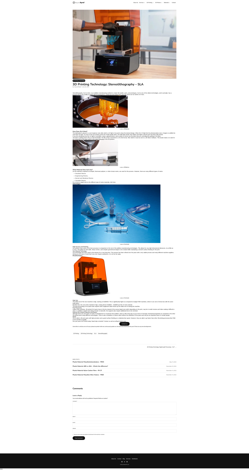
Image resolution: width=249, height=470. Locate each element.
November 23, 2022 (171, 366)
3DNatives (126, 129)
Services (141, 2)
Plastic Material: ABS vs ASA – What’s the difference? (90, 366)
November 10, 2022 (171, 374)
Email (74, 422)
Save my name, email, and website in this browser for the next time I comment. (89, 434)
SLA (95, 333)
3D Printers (158, 2)
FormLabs (126, 244)
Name (74, 416)
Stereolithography (102, 333)
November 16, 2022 (171, 370)
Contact (174, 2)
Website (74, 428)
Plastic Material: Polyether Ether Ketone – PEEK (88, 375)
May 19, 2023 (173, 362)
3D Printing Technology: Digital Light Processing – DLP (161, 347)
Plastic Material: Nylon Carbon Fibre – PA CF (87, 370)
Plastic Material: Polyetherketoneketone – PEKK (88, 362)
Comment (75, 401)
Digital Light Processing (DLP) (97, 94)
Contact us (124, 324)
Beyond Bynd (77, 87)
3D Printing (149, 2)
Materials (166, 2)
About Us (135, 2)
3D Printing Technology (79, 80)
